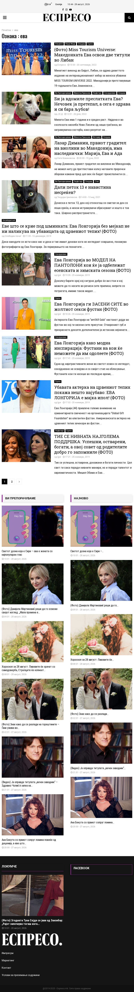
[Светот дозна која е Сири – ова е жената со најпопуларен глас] (33, 526)
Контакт (6, 967)
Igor (59, 275)
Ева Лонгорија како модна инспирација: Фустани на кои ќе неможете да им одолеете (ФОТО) (89, 348)
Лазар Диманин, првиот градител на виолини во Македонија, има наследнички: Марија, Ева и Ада (90, 148)
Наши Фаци (70, 44)
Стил (97, 181)
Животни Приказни (82, 93)
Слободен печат (13, 236)
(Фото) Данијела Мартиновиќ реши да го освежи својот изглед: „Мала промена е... (29, 610)
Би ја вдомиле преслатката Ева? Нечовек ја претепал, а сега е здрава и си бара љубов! (92, 104)
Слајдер (81, 44)
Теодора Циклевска (67, 197)
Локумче (59, 44)
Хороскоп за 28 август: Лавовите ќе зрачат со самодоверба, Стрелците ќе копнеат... (28, 668)
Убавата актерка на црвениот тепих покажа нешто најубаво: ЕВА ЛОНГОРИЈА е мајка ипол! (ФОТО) (92, 392)
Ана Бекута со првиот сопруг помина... (92, 822)
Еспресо (61, 65)
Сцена (90, 44)
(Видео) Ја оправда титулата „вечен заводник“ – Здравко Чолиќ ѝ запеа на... (30, 783)
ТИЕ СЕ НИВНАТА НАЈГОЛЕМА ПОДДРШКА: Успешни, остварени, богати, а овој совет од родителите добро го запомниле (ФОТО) (90, 444)
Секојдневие (110, 93)
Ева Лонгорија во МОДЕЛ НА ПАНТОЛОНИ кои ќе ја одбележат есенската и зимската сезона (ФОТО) (92, 265)
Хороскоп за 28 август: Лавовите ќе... (92, 659)
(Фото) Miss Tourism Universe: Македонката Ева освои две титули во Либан (92, 55)
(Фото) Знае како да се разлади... (89, 714)
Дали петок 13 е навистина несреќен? (82, 189)
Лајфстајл (97, 93)
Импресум (7, 953)
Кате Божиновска (66, 158)
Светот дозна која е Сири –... (86, 551)
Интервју (96, 137)
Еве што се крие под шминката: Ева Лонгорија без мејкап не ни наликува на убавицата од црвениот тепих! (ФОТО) (65, 228)
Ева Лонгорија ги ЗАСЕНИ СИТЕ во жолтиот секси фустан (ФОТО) (91, 306)
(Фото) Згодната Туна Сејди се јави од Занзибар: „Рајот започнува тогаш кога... (32, 922)
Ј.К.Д (60, 114)
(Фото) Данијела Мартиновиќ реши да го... (94, 605)
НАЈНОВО (81, 498)
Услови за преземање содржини (21, 975)
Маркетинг (8, 960)
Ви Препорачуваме (63, 93)
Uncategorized (9, 220)
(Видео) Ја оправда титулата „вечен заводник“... (98, 768)
